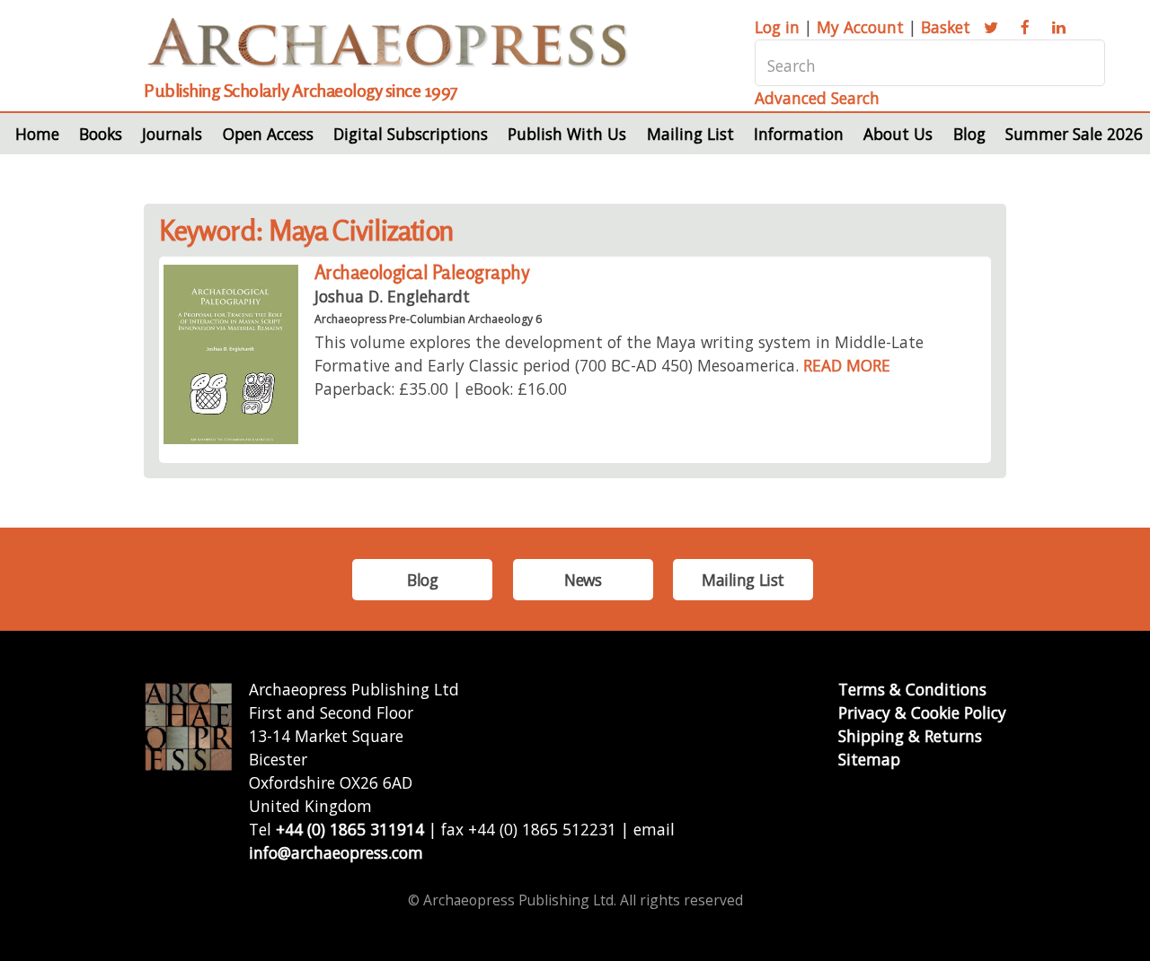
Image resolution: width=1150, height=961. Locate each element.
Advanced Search (817, 98)
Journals (172, 133)
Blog (969, 133)
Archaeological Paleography (421, 272)
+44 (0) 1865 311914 (350, 829)
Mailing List (690, 133)
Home (37, 133)
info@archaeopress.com (336, 852)
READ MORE (846, 365)
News (582, 579)
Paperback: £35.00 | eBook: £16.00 (440, 388)
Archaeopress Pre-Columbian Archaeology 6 (428, 319)
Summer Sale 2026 (1074, 133)
